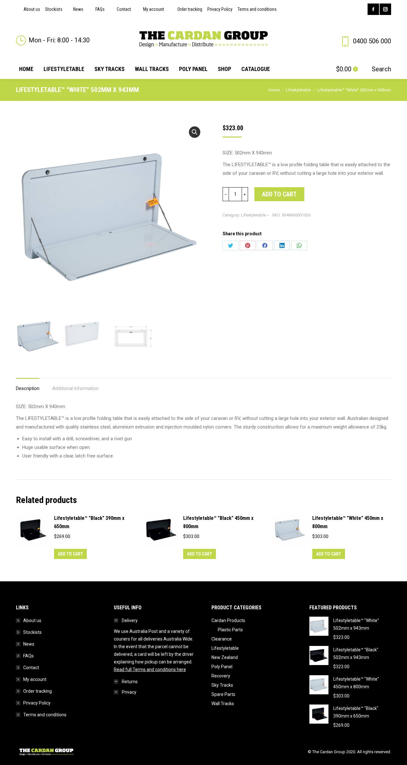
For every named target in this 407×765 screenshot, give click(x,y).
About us (32, 620)
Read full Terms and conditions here (150, 669)
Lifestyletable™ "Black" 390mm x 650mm (89, 522)
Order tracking (37, 691)
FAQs (28, 655)
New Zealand (224, 657)
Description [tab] (27, 388)
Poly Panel (221, 666)
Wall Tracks (222, 703)
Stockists (32, 632)
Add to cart (279, 194)
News (28, 644)
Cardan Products (228, 620)
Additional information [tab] (75, 388)
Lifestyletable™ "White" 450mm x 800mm (347, 522)
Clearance (221, 638)
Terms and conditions (44, 714)
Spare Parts (223, 694)
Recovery (220, 675)
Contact (31, 667)
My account (34, 679)
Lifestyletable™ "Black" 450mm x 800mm (218, 522)
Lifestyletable (253, 215)
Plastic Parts (230, 629)
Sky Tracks (222, 685)
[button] (194, 132)
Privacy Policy (37, 702)
